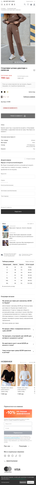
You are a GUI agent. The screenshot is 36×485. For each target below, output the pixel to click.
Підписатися (18, 433)
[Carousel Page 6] (22, 62)
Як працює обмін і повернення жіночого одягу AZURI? (16, 330)
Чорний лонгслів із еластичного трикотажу (7, 389)
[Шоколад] (4, 92)
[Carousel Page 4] (19, 62)
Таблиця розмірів (29, 97)
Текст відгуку (4, 196)
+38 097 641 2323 (9, 1)
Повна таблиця (29, 261)
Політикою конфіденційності (12, 437)
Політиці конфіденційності (18, 479)
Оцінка (3, 180)
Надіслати (18, 211)
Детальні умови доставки (10, 323)
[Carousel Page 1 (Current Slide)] (13, 62)
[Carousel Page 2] (15, 62)
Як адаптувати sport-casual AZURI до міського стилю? (15, 344)
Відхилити (23, 482)
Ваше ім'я (3, 173)
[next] (32, 362)
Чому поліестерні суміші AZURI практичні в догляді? (16, 351)
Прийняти (30, 482)
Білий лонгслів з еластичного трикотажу (23, 389)
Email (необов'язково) (7, 185)
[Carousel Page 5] (20, 62)
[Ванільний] (7, 92)
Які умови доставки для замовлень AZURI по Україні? (17, 302)
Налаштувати (5, 482)
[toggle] (30, 1)
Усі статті (31, 223)
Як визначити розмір (8, 286)
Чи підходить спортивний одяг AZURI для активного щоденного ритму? (16, 337)
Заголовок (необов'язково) (9, 190)
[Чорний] (1, 92)
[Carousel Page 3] (17, 62)
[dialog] (18, 480)
